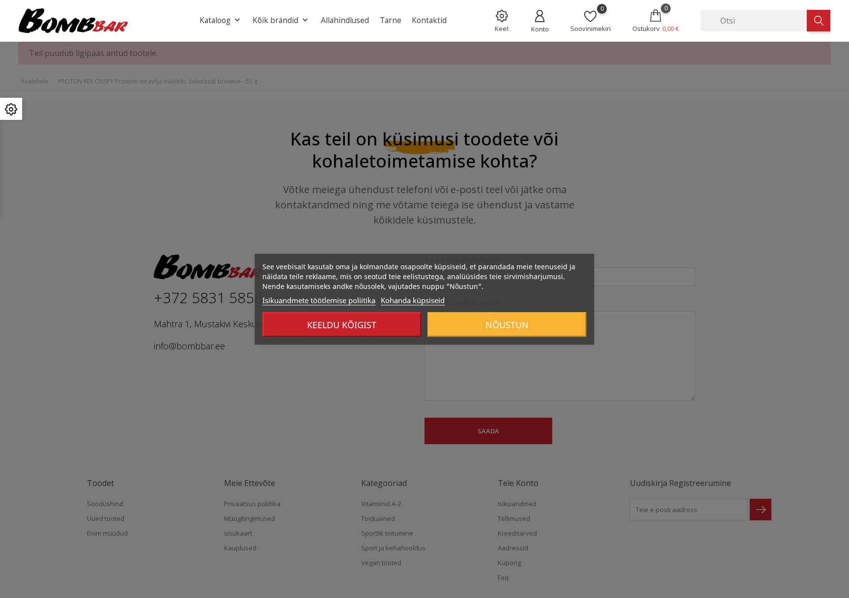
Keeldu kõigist (341, 324)
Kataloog (220, 20)
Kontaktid (429, 20)
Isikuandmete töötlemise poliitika (318, 300)
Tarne (390, 20)
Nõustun (507, 324)
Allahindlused (345, 20)
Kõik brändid (281, 20)
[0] (590, 15)
